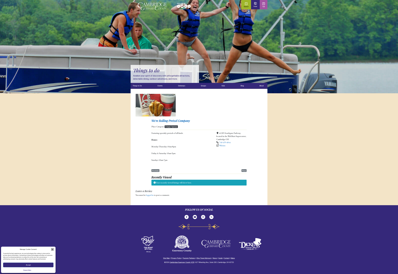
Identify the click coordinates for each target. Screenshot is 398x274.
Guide (220, 258)
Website (222, 145)
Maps (233, 258)
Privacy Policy (27, 270)
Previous (155, 170)
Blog (242, 86)
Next (244, 170)
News (215, 258)
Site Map (166, 258)
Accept (28, 265)
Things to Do (137, 86)
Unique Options (171, 126)
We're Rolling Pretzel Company (170, 121)
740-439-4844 (225, 142)
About (261, 86)
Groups (203, 86)
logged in (149, 195)
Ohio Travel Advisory (204, 258)
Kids (223, 86)
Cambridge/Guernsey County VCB (182, 262)
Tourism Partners (189, 258)
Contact (226, 258)
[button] (52, 249)
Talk (263, 7)
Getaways (181, 86)
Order (255, 6)
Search (246, 7)
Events (160, 86)
